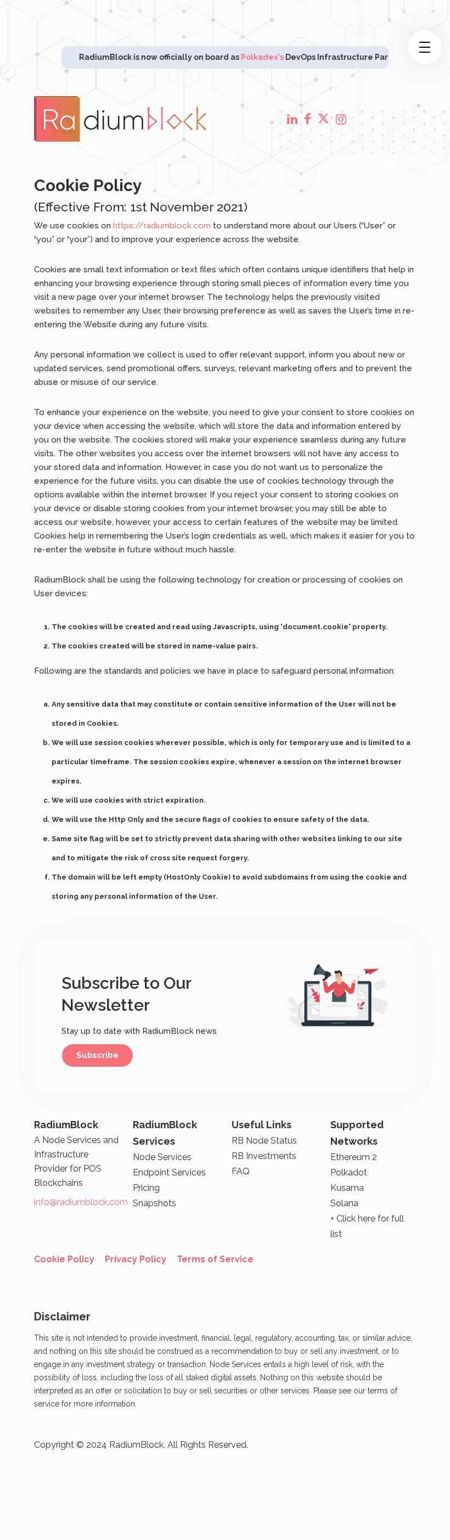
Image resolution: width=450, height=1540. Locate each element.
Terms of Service (215, 1259)
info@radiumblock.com (81, 1202)
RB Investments (264, 1156)
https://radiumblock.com (162, 226)
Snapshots (154, 1203)
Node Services (162, 1157)
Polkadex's (241, 57)
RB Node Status (264, 1140)
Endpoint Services (169, 1172)
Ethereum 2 (353, 1157)
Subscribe (97, 1055)
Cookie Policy (64, 1259)
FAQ (241, 1171)
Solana (344, 1203)
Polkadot (348, 1172)
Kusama (347, 1188)
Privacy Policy (135, 1259)
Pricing (146, 1188)
